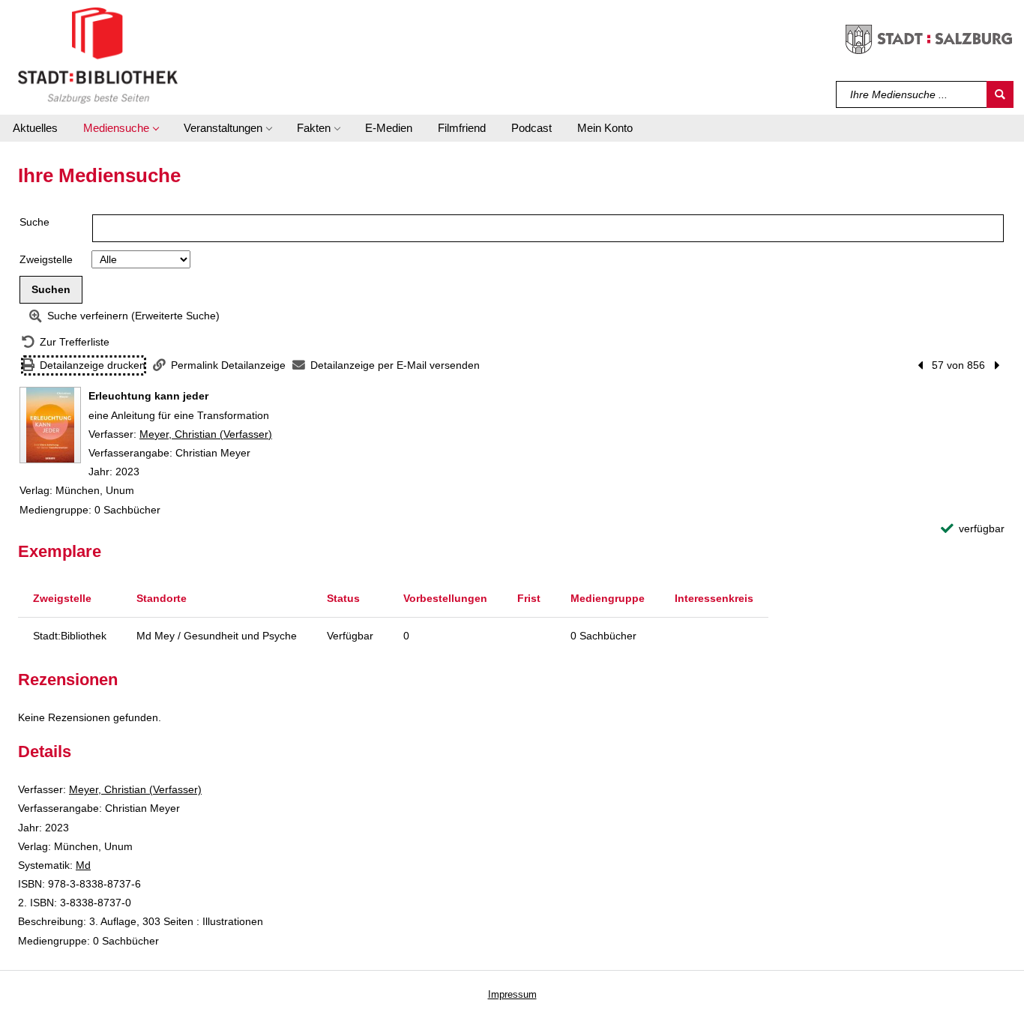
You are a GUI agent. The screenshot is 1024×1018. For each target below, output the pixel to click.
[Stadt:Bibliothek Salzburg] (98, 55)
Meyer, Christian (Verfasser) (205, 434)
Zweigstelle (46, 259)
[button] (120, 128)
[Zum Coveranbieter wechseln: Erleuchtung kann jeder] (50, 425)
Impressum (512, 994)
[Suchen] (1000, 94)
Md (83, 865)
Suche (34, 222)
